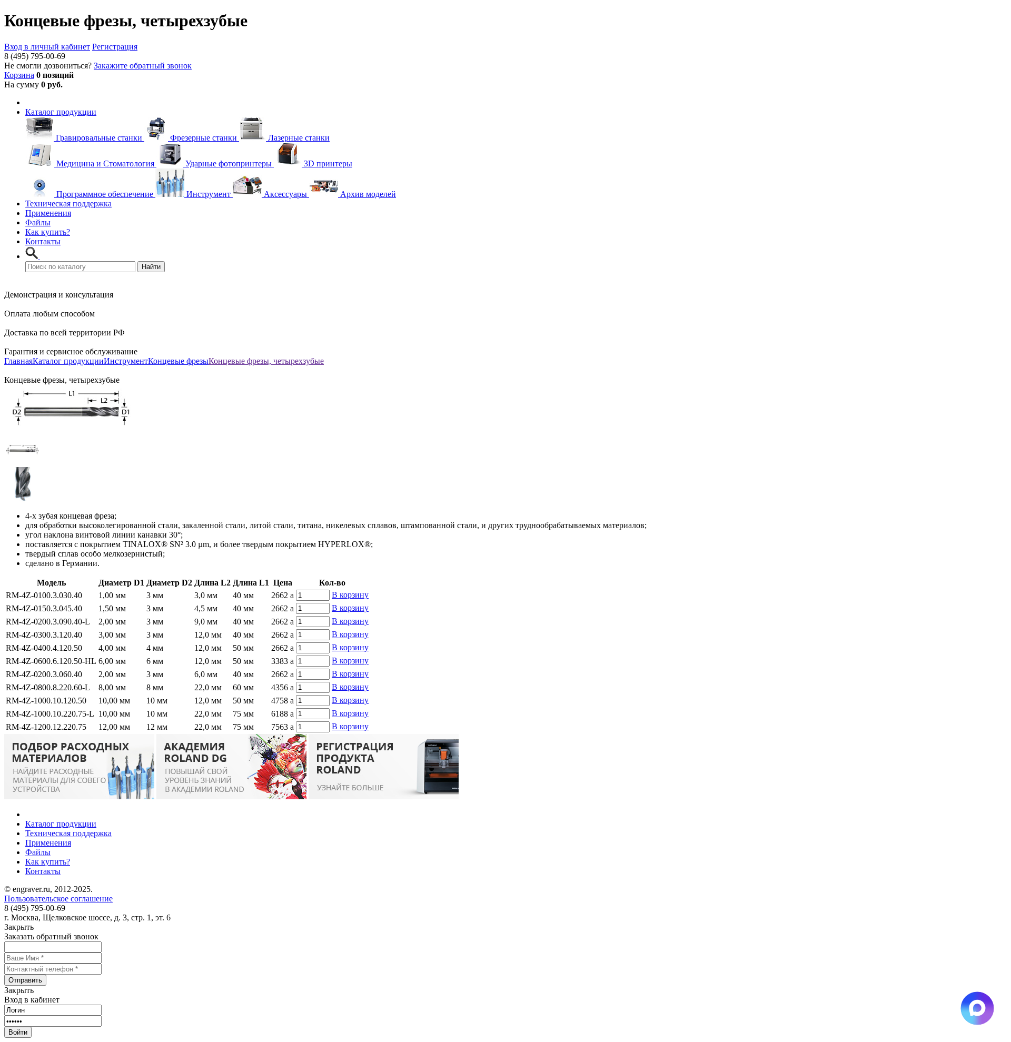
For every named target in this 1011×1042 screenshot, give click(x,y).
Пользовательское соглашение (58, 898)
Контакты (43, 241)
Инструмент (126, 360)
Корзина (19, 75)
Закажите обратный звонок (143, 65)
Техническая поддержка (68, 203)
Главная (18, 360)
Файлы (38, 222)
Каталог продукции (60, 111)
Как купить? (47, 231)
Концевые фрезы (178, 360)
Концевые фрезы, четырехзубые (266, 360)
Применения (48, 213)
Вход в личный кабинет (47, 46)
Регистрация (114, 46)
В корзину (350, 594)
